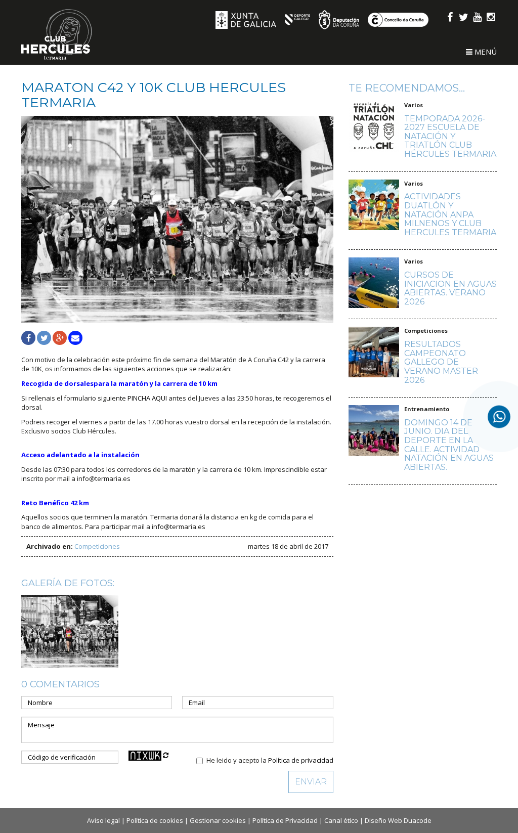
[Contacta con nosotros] (499, 416)
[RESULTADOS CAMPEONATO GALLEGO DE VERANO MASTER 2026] (374, 358)
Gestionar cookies (218, 820)
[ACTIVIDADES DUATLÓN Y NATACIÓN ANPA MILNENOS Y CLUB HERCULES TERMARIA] (374, 211)
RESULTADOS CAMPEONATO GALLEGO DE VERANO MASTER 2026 (441, 361)
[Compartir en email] (75, 338)
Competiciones (97, 546)
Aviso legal (103, 820)
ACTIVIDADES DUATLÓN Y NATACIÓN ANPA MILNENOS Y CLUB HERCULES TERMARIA (450, 214)
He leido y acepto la (269, 760)
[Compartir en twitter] (44, 338)
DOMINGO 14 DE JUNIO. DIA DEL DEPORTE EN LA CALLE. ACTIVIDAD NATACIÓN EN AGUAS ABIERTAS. (449, 445)
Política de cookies (154, 820)
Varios (413, 105)
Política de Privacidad (285, 820)
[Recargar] (165, 755)
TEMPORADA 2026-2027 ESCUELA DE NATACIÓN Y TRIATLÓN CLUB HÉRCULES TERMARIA (450, 136)
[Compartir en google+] (60, 338)
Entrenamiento (426, 409)
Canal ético (341, 820)
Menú (484, 52)
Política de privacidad (300, 760)
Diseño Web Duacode (398, 820)
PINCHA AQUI (147, 398)
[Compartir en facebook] (28, 338)
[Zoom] (177, 219)
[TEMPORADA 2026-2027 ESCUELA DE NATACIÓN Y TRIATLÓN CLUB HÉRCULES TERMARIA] (374, 132)
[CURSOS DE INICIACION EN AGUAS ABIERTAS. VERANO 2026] (374, 284)
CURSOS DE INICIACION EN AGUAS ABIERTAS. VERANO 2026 (450, 288)
